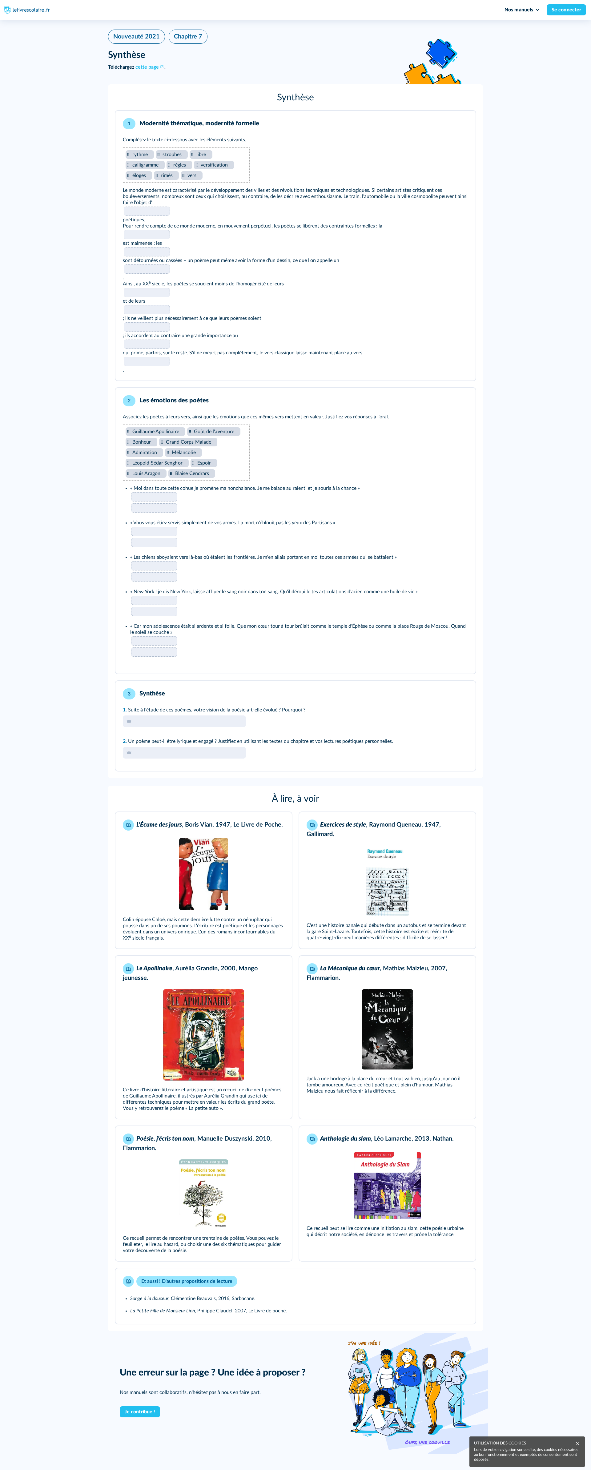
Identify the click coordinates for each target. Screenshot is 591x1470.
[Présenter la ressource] (461, 123)
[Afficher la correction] (445, 123)
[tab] (445, 123)
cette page (147, 67)
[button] (295, 97)
